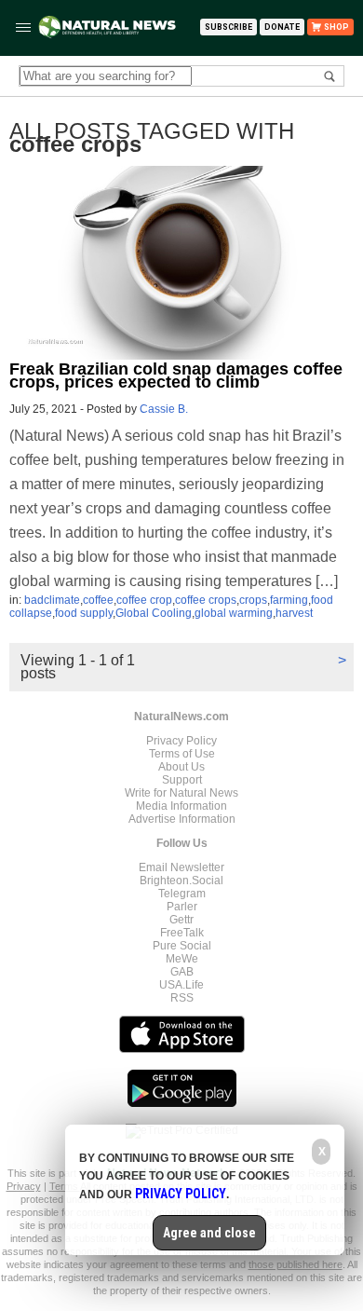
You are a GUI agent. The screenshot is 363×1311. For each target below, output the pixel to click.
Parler (182, 906)
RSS (182, 997)
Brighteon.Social (181, 880)
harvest (294, 613)
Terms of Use (182, 753)
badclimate (52, 600)
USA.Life (181, 984)
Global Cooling (153, 613)
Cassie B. (164, 409)
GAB (182, 971)
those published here (296, 1264)
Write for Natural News (181, 792)
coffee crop (144, 600)
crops (253, 600)
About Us (181, 766)
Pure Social (182, 945)
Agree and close (209, 1232)
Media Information (181, 806)
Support (182, 779)
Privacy (24, 1186)
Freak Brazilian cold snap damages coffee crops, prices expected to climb (176, 375)
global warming (234, 613)
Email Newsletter (181, 867)
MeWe (182, 958)
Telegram (182, 893)
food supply (84, 613)
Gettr (181, 919)
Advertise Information (181, 819)
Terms (64, 1186)
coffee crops (205, 600)
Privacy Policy (181, 740)
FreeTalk (182, 932)
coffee (98, 600)
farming (289, 600)
